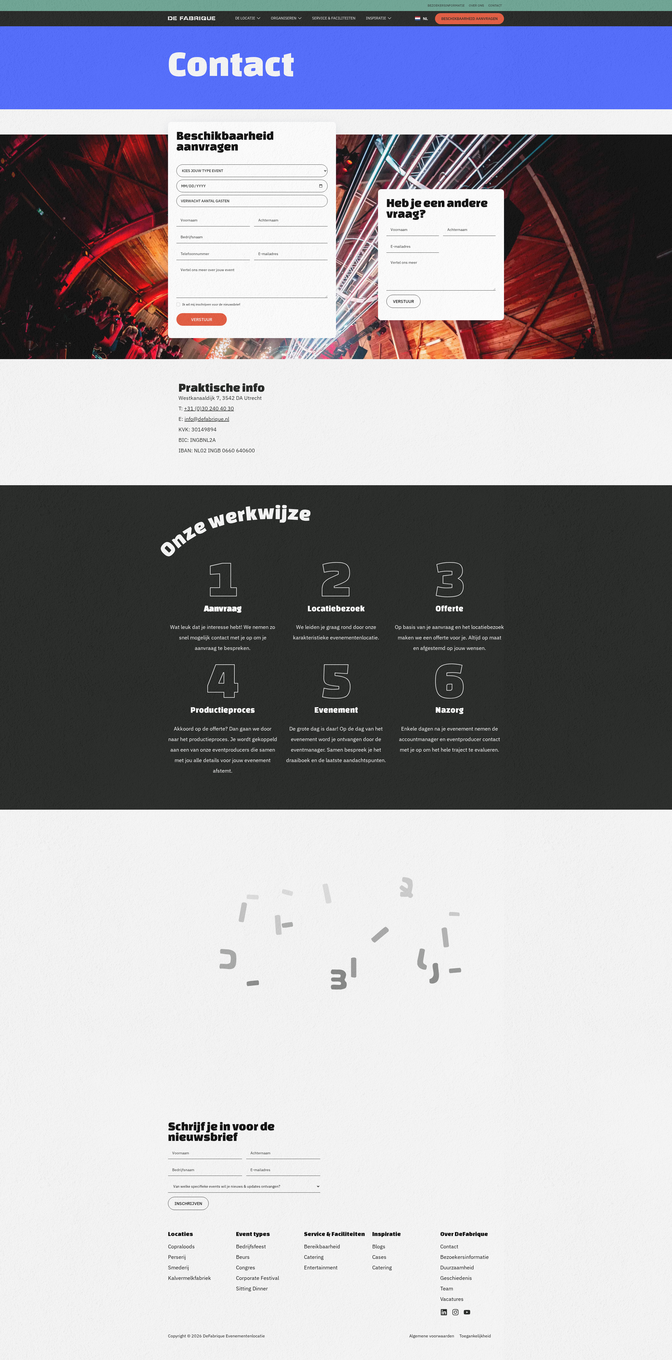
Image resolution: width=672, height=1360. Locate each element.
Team (446, 1288)
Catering (314, 1256)
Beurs (243, 1256)
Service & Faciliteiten (334, 1234)
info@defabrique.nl (207, 418)
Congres (245, 1267)
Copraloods (181, 1246)
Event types (253, 1234)
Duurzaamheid (457, 1267)
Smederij (178, 1267)
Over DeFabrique (464, 1234)
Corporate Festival (257, 1277)
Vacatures (452, 1298)
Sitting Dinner (252, 1288)
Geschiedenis (456, 1277)
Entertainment (321, 1267)
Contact (495, 5)
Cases (379, 1256)
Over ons (476, 5)
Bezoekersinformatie (446, 5)
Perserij (177, 1256)
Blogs (378, 1246)
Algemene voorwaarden (431, 1335)
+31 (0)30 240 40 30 (209, 408)
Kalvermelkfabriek (189, 1277)
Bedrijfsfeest (251, 1246)
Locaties (180, 1234)
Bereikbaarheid (322, 1246)
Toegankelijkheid (475, 1335)
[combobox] (421, 18)
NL (425, 18)
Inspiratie (386, 1234)
